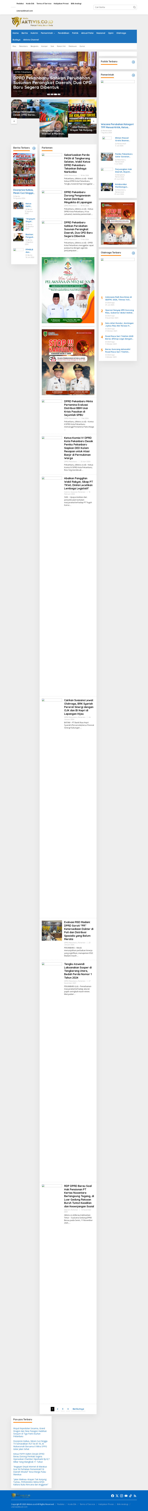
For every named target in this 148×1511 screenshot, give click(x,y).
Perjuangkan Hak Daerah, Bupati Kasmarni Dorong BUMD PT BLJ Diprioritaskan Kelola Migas (123, 170)
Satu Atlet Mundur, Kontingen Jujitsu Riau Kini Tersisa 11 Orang (119, 324)
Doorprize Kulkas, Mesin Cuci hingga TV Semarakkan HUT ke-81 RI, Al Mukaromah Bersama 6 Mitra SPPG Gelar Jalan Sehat (23, 191)
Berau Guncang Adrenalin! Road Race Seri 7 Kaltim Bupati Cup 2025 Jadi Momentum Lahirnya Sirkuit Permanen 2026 (118, 350)
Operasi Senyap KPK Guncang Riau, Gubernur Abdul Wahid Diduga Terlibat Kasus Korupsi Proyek (119, 311)
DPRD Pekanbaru (23, 72)
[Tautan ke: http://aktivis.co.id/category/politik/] (133, 62)
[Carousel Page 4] (59, 94)
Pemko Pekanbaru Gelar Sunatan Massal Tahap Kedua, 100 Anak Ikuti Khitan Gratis (124, 155)
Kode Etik (72, 1504)
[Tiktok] (130, 1496)
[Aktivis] (32, 21)
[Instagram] (121, 1496)
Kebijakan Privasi (106, 1504)
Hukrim (67, 492)
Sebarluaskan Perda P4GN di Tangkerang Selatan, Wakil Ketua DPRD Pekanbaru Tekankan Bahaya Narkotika (77, 163)
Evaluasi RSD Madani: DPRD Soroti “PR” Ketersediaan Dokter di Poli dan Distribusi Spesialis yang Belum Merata (78, 930)
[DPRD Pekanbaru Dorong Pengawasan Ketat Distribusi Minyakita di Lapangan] (92, 214)
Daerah (67, 1210)
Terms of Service (87, 1504)
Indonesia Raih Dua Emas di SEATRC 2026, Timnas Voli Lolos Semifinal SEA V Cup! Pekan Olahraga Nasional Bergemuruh (118, 298)
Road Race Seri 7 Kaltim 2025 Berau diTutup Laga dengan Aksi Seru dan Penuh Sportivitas (119, 337)
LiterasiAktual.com (19, 1507)
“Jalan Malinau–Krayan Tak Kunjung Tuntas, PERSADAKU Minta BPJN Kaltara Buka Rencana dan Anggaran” (81, 129)
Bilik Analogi (122, 1504)
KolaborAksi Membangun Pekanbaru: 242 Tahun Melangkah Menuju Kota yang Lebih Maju (124, 185)
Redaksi (60, 1504)
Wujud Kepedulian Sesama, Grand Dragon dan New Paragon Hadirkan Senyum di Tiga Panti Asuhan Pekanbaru (30, 1432)
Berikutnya (78, 1409)
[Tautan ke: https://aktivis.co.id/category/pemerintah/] (133, 75)
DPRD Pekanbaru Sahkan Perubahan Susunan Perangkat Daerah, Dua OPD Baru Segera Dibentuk (52, 82)
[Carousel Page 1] (48, 94)
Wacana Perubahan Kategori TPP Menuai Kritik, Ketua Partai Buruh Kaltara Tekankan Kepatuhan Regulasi (118, 126)
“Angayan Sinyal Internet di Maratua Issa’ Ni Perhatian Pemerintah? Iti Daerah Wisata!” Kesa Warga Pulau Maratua (53, 132)
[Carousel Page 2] (52, 94)
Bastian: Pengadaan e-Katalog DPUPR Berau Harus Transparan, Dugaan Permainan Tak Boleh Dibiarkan (30, 235)
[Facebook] (112, 1496)
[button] (134, 7)
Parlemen (81, 492)
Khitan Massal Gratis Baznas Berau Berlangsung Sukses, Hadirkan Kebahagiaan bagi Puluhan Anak (124, 139)
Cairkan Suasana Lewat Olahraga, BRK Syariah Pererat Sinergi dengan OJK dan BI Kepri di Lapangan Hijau (78, 707)
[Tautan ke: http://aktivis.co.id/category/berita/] (34, 148)
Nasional (74, 492)
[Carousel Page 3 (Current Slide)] (55, 94)
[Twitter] (117, 1496)
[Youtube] (126, 1496)
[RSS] (135, 1496)
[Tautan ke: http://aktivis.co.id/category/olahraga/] (133, 253)
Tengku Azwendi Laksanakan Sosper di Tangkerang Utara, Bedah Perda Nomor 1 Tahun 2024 (78, 970)
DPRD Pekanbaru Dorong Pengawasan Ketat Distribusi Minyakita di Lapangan (78, 197)
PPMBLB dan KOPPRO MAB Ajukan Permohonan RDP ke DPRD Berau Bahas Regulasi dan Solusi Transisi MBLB (30, 250)
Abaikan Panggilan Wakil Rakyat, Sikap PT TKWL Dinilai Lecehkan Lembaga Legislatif (78, 483)
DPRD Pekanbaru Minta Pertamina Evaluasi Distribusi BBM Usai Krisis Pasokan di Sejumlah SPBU (78, 408)
